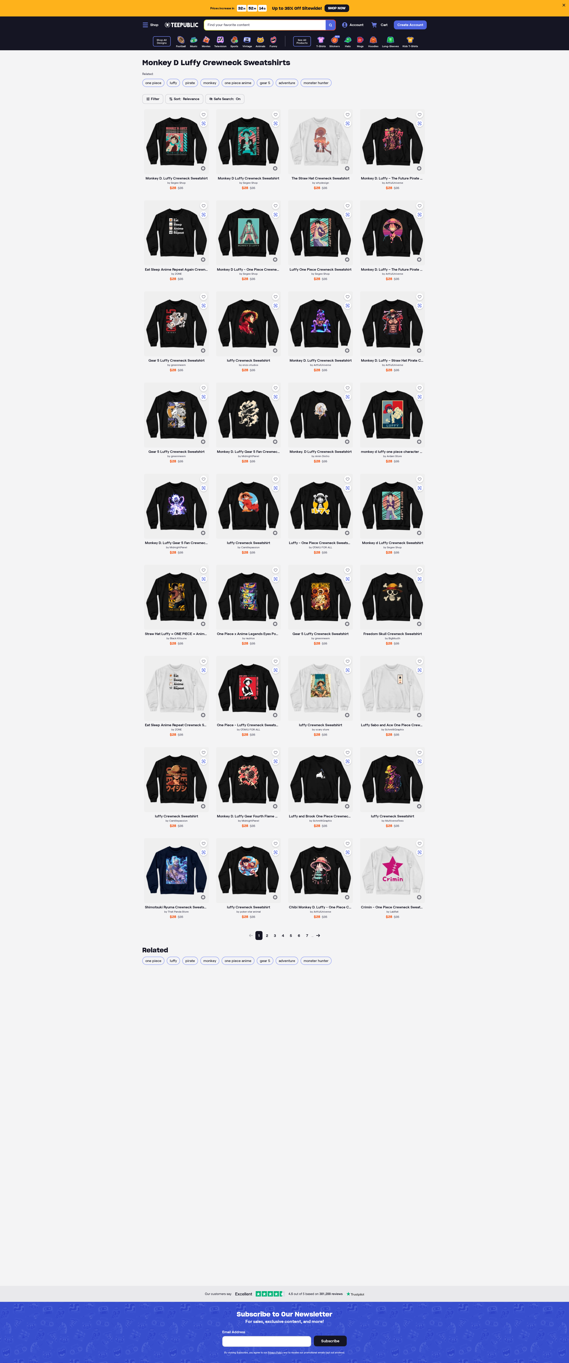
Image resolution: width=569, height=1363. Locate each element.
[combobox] (265, 25)
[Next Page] (318, 935)
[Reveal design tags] (203, 168)
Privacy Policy (275, 1352)
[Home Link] (181, 25)
